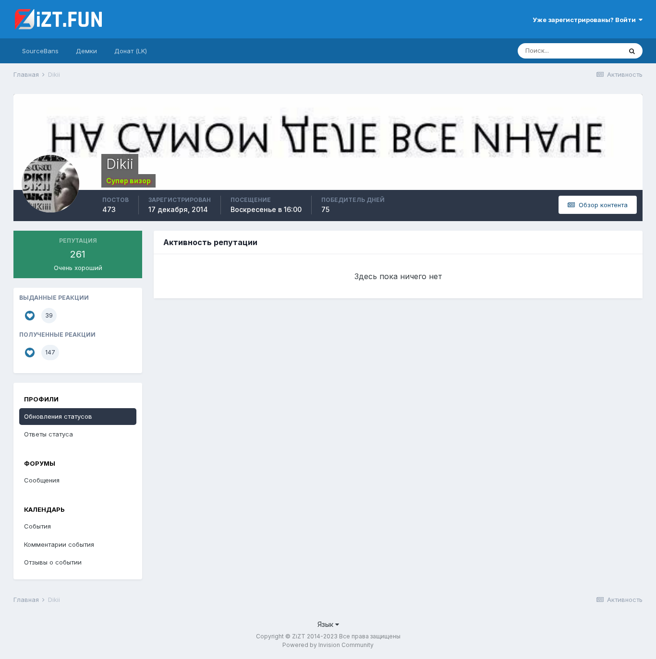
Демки (86, 51)
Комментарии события (59, 544)
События (37, 526)
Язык (326, 624)
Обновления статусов (58, 416)
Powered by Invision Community (328, 644)
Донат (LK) (130, 51)
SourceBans (40, 51)
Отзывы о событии (53, 562)
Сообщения (42, 480)
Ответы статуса (48, 434)
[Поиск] (632, 51)
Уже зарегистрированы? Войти (586, 20)
